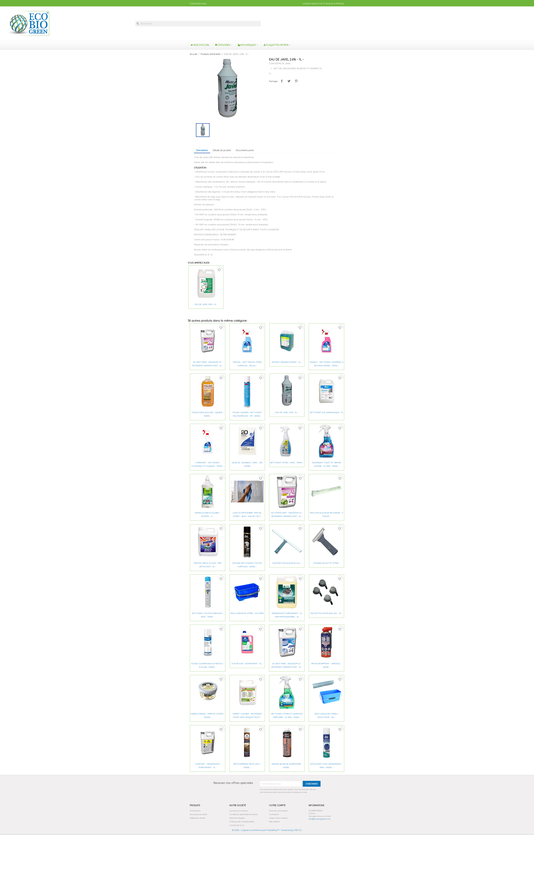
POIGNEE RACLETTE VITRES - (326, 563)
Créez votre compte (278, 818)
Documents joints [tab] (245, 150)
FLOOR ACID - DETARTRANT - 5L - (247, 663)
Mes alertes (274, 821)
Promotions (195, 810)
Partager (282, 81)
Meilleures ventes (197, 818)
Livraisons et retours (238, 810)
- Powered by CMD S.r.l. (290, 830)
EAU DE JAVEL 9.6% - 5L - (206, 304)
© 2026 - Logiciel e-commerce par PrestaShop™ (255, 830)
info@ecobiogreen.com (319, 819)
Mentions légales (237, 818)
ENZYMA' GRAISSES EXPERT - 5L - (287, 362)
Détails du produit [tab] (222, 150)
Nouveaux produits (198, 814)
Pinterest (296, 81)
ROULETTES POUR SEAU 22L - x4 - (326, 613)
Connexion (274, 814)
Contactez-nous (198, 3)
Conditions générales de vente (243, 814)
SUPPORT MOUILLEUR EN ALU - (286, 563)
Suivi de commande (278, 810)
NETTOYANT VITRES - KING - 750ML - (287, 462)
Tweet (289, 81)
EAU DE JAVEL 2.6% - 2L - (286, 412)
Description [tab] (202, 150)
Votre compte (277, 805)
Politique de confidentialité (241, 821)
